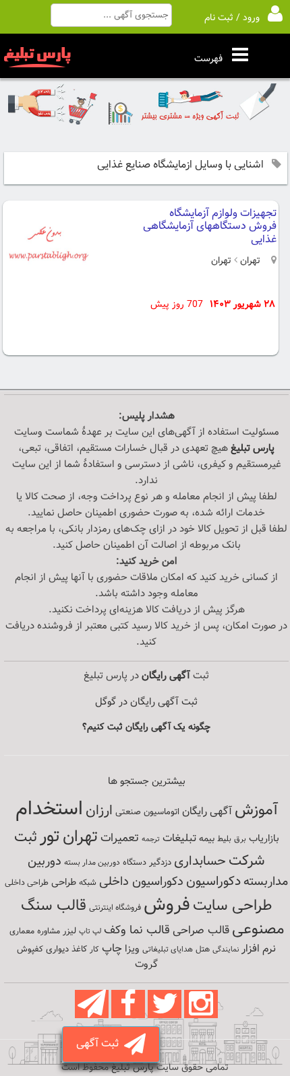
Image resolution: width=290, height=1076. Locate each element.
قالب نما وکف (137, 930)
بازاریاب (264, 839)
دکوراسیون (213, 881)
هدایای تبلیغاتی (167, 949)
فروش (167, 905)
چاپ (112, 949)
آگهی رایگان (207, 811)
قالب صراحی (201, 930)
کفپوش (30, 949)
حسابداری (200, 861)
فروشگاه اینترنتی (115, 908)
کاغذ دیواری (66, 949)
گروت (146, 964)
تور (50, 837)
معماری (21, 931)
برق (240, 839)
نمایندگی (225, 950)
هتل (203, 949)
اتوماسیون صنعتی (147, 812)
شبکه (87, 883)
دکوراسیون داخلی (141, 882)
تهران (248, 261)
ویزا (132, 949)
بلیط (224, 839)
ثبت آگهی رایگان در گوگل (146, 702)
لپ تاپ (90, 931)
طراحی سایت (232, 906)
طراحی (63, 882)
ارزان (99, 811)
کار (94, 949)
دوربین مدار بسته (92, 863)
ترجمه (151, 839)
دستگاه (134, 862)
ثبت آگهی (100, 1044)
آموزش (256, 810)
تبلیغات (179, 838)
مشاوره (48, 931)
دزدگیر (160, 862)
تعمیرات (119, 838)
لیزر (69, 931)
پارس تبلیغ (252, 448)
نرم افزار (258, 949)
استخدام (49, 809)
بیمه (206, 839)
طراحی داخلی (27, 883)
